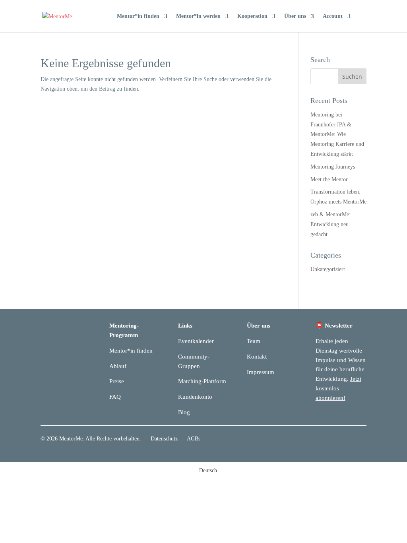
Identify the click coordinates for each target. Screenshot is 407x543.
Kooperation (252, 16)
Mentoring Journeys (332, 167)
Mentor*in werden (198, 16)
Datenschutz (164, 439)
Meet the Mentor (329, 179)
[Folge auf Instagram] (360, 440)
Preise (116, 381)
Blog (184, 412)
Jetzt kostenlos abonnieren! (338, 388)
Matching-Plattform (202, 381)
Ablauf (117, 366)
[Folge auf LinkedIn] (344, 440)
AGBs (193, 439)
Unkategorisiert (327, 269)
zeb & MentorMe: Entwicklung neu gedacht (330, 224)
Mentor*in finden (138, 16)
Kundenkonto (195, 397)
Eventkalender (196, 341)
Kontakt (257, 356)
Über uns (295, 16)
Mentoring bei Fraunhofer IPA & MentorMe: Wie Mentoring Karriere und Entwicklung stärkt (337, 134)
